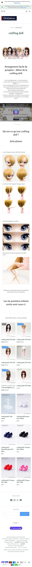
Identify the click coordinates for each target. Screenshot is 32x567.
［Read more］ (17, 3)
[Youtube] (21, 500)
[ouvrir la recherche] (4, 11)
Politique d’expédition (10, 540)
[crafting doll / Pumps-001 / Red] (8, 467)
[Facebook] (11, 500)
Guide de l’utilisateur (25, 538)
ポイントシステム (22, 547)
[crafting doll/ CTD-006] (24, 376)
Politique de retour (8, 542)
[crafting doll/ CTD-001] (8, 353)
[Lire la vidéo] (16, 112)
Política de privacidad (22, 540)
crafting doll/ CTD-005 (24, 362)
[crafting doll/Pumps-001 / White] (24, 404)
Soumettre (24, 514)
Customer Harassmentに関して (16, 545)
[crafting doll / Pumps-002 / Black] (24, 435)
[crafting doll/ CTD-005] (24, 353)
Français (15, 523)
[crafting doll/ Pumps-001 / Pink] (24, 467)
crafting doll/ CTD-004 (24, 339)
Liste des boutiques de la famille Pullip (15, 537)
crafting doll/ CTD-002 (8, 339)
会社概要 (23, 544)
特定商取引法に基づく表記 (21, 542)
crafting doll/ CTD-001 (8, 362)
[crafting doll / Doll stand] (8, 404)
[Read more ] (23, 7)
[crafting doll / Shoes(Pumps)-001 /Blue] (8, 435)
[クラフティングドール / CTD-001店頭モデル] (8, 376)
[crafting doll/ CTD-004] (24, 330)
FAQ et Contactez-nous (13, 544)
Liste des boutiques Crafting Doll (10, 538)
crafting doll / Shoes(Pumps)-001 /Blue (7, 449)
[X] (17, 500)
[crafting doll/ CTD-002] (8, 330)
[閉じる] (30, 2)
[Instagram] (14, 500)
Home (12, 27)
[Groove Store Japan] (9, 18)
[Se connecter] (26, 11)
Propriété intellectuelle (10, 547)
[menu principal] (2, 11)
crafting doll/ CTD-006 (24, 386)
